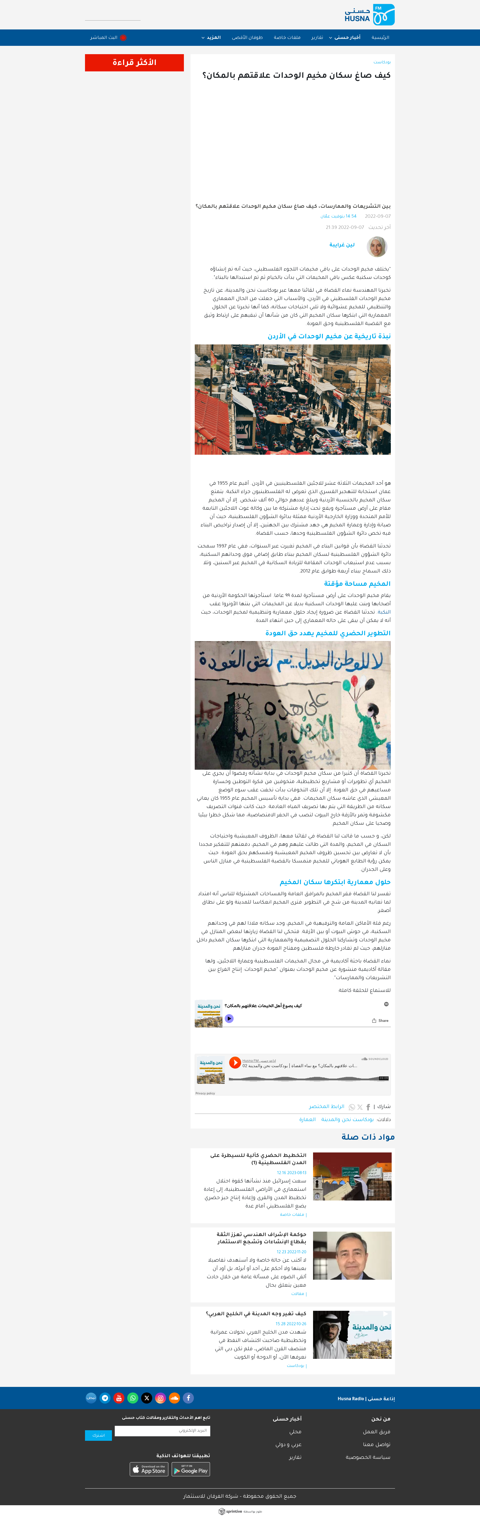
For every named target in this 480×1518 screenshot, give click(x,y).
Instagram (160, 1398)
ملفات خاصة (287, 38)
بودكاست (382, 63)
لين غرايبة (342, 245)
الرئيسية (380, 38)
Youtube (118, 1398)
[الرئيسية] (370, 14)
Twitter (146, 1398)
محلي (295, 1432)
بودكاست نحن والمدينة (347, 1120)
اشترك (98, 1436)
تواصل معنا (377, 1445)
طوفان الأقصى (247, 38)
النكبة (384, 613)
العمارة (307, 1120)
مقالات (297, 1294)
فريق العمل (377, 1432)
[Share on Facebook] (368, 1107)
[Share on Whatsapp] (352, 1107)
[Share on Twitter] (360, 1107)
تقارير (317, 38)
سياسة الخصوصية (368, 1458)
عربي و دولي (288, 1445)
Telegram (105, 1398)
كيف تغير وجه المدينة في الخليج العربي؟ (256, 1314)
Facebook (188, 1398)
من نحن (381, 1419)
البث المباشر (104, 38)
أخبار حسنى (287, 1419)
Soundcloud (174, 1398)
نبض (91, 1398)
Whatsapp (132, 1398)
